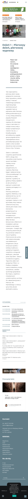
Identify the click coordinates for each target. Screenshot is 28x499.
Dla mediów (5, 470)
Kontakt (4, 472)
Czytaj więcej (23, 302)
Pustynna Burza (16, 326)
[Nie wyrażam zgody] (19, 490)
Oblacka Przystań (7, 454)
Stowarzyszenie (6, 466)
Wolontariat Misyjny (7, 448)
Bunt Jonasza (15, 324)
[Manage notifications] (3, 496)
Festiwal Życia (6, 446)
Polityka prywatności (8, 465)
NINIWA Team (6, 15)
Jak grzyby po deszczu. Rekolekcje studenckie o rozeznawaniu (18, 315)
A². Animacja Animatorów (18, 318)
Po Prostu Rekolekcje (17, 309)
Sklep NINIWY (6, 452)
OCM (3, 443)
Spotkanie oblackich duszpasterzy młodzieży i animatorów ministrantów (18, 321)
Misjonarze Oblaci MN (8, 468)
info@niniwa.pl (9, 425)
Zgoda (14, 495)
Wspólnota (5, 441)
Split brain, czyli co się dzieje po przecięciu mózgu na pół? (13, 398)
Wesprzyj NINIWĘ (26, 252)
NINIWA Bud (5, 450)
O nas (4, 463)
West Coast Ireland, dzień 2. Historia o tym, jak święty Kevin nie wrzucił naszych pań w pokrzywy (20, 20)
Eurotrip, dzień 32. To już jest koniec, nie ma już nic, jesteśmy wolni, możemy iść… (7, 20)
